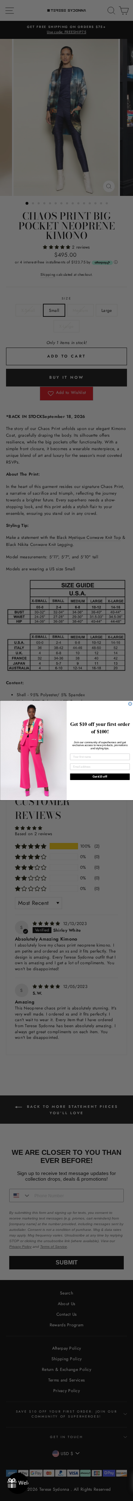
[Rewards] (17, 1483)
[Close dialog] (130, 704)
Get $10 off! (100, 776)
